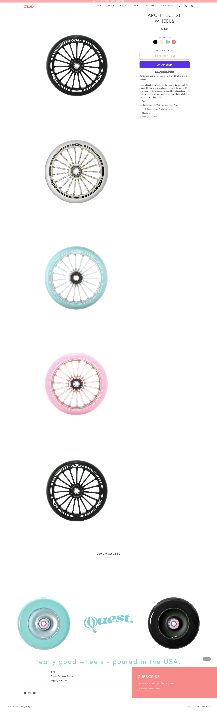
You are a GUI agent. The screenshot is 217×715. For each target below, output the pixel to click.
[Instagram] (30, 693)
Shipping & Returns (59, 680)
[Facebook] (25, 693)
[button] (110, 6)
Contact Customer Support (62, 676)
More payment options (164, 71)
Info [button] (53, 672)
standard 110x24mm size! (150, 97)
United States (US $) (19, 706)
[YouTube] (34, 693)
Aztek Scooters (196, 706)
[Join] (207, 689)
